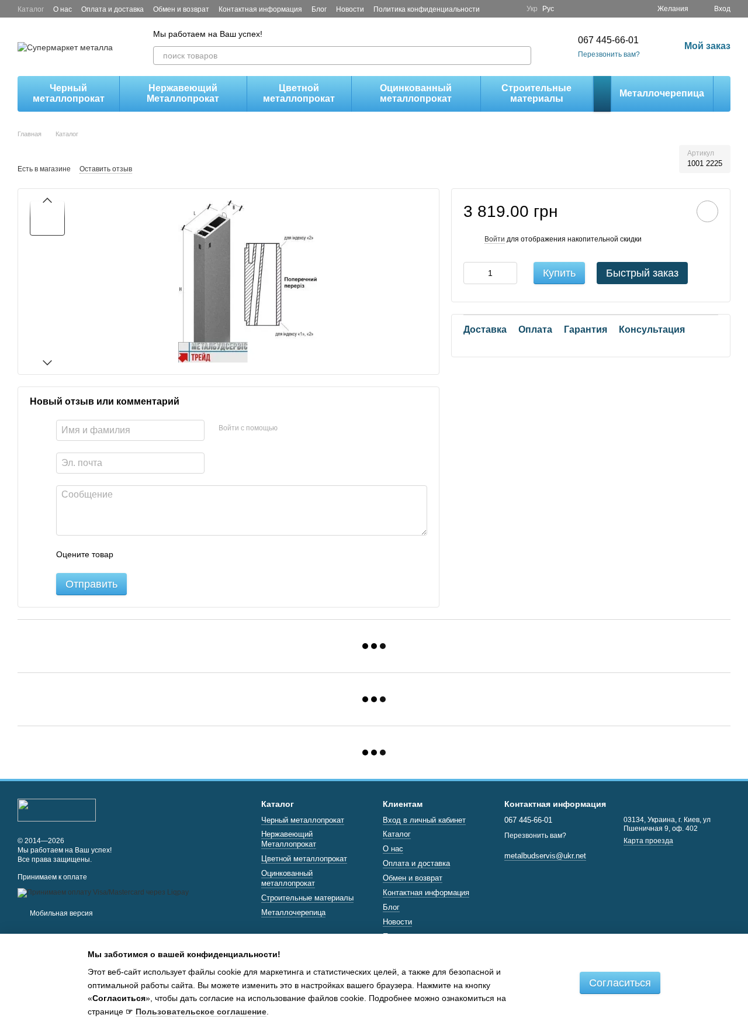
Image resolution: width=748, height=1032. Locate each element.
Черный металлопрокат (69, 93)
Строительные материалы (536, 93)
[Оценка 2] (151, 554)
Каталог (31, 9)
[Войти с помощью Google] (309, 429)
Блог (319, 9)
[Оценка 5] (207, 554)
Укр (532, 8)
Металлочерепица (661, 93)
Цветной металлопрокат (299, 93)
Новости (350, 9)
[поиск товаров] (521, 55)
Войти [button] (494, 239)
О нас (62, 9)
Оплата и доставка (112, 9)
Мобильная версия (60, 913)
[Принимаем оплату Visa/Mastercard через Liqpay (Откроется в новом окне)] (103, 892)
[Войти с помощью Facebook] (290, 429)
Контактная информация (260, 9)
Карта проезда (648, 841)
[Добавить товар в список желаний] (707, 211)
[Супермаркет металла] (57, 810)
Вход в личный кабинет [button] (424, 820)
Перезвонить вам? (609, 54)
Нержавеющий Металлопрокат (183, 93)
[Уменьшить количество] (472, 273)
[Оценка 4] (188, 554)
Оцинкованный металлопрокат (416, 93)
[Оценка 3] (170, 554)
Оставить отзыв (105, 169)
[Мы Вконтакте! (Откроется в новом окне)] (510, 8)
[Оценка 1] (132, 554)
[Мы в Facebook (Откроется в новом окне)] (496, 8)
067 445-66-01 (608, 40)
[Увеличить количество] (508, 273)
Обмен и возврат (181, 9)
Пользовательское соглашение (201, 1011)
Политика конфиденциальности (426, 9)
